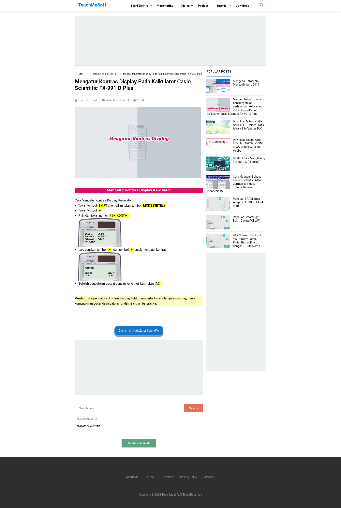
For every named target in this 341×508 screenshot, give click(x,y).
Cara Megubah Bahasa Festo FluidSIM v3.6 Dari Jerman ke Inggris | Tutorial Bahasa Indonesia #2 (234, 184)
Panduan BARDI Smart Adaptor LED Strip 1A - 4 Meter (248, 202)
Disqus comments (138, 443)
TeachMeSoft (170, 494)
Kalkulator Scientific (119, 100)
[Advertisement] (170, 40)
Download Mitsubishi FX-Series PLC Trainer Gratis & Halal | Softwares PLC (248, 125)
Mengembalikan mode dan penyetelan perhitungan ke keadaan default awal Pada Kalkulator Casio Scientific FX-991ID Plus (235, 106)
